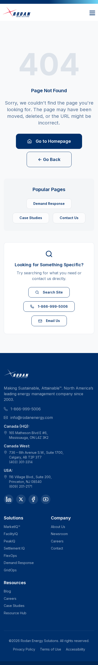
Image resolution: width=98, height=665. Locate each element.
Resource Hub (15, 613)
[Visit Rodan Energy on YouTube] (45, 499)
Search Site (53, 292)
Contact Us (69, 218)
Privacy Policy (24, 649)
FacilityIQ (11, 534)
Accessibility (75, 649)
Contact (57, 548)
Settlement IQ (14, 548)
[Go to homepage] (17, 12)
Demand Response (49, 204)
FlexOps (10, 556)
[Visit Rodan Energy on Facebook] (33, 499)
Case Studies (31, 218)
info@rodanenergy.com (31, 417)
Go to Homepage (53, 141)
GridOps (10, 570)
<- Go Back (49, 159)
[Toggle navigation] (92, 12)
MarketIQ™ (12, 527)
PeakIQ (9, 541)
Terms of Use (50, 649)
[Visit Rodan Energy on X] (21, 499)
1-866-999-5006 (53, 306)
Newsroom (59, 534)
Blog (7, 591)
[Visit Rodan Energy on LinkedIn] (8, 499)
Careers (57, 541)
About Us (58, 527)
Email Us (53, 321)
